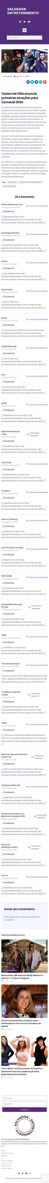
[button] (24, 30)
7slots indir (6, 462)
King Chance (7, 289)
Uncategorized (9, 1064)
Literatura (7, 1016)
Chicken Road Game (10, 663)
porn (3, 374)
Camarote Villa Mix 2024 (30, 182)
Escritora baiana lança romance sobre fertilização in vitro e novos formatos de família (21, 1023)
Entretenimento (9, 970)
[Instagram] (30, 1173)
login (24, 917)
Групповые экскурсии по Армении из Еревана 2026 (13, 814)
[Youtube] (26, 1173)
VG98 (3, 635)
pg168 (4, 403)
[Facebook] (19, 1173)
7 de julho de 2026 (8, 981)
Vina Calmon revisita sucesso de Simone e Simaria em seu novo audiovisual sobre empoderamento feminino (22, 1071)
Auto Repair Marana (10, 233)
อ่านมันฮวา (5, 491)
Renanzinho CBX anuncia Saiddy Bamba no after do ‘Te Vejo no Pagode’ (22, 976)
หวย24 (4, 723)
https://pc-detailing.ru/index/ (9, 845)
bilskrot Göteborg (9, 519)
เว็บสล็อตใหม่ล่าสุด (9, 346)
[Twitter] (22, 1173)
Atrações (12, 182)
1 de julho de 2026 (8, 1077)
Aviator (4, 261)
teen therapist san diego (12, 547)
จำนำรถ (4, 875)
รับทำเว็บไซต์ (6, 576)
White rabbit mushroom (12, 204)
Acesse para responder (38, 206)
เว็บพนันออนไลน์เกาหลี (10, 785)
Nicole (4, 318)
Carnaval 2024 (9, 186)
